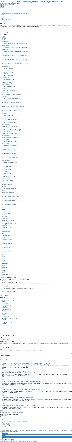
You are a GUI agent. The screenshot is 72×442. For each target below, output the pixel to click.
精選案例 (3, 14)
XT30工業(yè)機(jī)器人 (8, 76)
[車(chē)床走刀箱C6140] (5, 194)
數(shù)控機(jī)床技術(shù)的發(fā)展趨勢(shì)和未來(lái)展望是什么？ (21, 405)
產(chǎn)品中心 (4, 12)
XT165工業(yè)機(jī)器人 (8, 86)
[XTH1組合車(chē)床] (5, 147)
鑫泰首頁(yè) (3, 10)
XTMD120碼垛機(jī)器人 (8, 83)
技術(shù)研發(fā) (7, 16)
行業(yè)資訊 (6, 19)
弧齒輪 (3, 256)
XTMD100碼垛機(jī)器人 (8, 79)
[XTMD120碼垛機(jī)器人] (5, 57)
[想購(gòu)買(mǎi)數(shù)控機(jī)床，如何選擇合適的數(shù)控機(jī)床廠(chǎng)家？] (15, 361)
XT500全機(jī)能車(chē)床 (9, 123)
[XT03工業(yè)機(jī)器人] (5, 41)
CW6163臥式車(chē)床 (8, 180)
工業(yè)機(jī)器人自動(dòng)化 (9, 412)
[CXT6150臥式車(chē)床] (5, 151)
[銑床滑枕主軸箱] (4, 186)
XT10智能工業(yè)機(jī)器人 (9, 72)
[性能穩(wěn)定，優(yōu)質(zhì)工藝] (3, 280)
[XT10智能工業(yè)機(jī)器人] (6, 45)
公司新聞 (3, 19)
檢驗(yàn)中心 (12, 16)
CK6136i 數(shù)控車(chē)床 (10, 133)
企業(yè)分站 (4, 4)
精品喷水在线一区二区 (3, 441)
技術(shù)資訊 (9, 19)
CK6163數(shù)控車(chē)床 (9, 126)
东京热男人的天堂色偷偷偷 (20, 441)
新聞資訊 (3, 18)
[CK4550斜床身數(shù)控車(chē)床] (6, 316)
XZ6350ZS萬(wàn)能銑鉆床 (9, 162)
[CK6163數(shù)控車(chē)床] (6, 100)
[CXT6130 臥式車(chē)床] (5, 139)
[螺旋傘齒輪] (3, 237)
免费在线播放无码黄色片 (14, 441)
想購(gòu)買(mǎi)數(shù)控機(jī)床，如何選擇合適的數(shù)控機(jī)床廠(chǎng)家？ (26, 364)
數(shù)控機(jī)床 (14, 13)
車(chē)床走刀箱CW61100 (9, 224)
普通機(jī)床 (17, 13)
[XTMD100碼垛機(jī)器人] (5, 53)
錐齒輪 (3, 260)
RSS (12, 4)
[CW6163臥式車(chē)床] (5, 178)
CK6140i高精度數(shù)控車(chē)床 (11, 130)
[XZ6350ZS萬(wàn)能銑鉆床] (6, 135)
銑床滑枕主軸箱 (6, 213)
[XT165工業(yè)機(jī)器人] (5, 61)
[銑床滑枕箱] (3, 190)
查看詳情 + (3, 368)
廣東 (8, 431)
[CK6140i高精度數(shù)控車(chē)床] (6, 104)
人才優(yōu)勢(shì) (16, 16)
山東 (4, 431)
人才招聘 (3, 17)
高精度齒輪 (25, 13)
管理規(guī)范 (3, 16)
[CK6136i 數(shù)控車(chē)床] (6, 131)
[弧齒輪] (3, 229)
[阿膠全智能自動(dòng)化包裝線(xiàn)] (5, 339)
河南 (5, 431)
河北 (69, 430)
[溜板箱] (3, 182)
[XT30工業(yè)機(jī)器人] (5, 49)
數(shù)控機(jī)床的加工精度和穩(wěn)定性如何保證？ (18, 397)
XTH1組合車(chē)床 (7, 173)
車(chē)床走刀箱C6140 (8, 220)
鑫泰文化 (7, 11)
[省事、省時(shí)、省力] (6, 289)
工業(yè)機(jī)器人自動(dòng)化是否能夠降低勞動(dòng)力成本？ (20, 372)
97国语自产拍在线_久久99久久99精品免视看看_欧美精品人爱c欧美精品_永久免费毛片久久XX (31, 2)
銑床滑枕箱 (5, 217)
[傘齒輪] (3, 245)
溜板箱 (3, 209)
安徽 (2, 431)
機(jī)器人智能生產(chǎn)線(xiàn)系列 (6, 13)
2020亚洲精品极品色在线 (28, 441)
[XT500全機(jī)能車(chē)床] (5, 96)
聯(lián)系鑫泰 (3, 20)
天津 (67, 430)
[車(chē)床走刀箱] (4, 225)
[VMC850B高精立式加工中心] (6, 92)
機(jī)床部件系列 (21, 13)
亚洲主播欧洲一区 (8, 441)
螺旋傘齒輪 (5, 264)
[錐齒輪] (3, 233)
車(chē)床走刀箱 (6, 227)
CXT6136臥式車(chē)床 (8, 170)
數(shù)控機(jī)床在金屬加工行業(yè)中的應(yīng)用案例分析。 (22, 389)
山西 (70, 430)
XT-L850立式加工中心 (8, 115)
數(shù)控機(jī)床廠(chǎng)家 (16, 412)
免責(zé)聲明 (17, 431)
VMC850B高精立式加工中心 (9, 119)
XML (13, 4)
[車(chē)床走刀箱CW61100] (5, 198)
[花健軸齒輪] (3, 272)
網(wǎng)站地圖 (9, 4)
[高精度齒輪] (3, 241)
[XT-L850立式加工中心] (5, 88)
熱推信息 (1, 4)
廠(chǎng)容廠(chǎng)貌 (11, 11)
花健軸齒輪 (5, 274)
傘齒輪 (3, 271)
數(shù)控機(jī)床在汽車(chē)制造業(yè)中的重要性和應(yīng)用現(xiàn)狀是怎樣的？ (25, 381)
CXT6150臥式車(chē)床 (8, 177)
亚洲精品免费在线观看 (34, 441)
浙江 (1, 431)
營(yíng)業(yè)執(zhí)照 (18, 11)
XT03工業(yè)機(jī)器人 (8, 68)
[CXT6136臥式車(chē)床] (5, 143)
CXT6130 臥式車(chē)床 (8, 166)
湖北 (6, 431)
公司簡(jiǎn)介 (3, 11)
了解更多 (1, 345)
